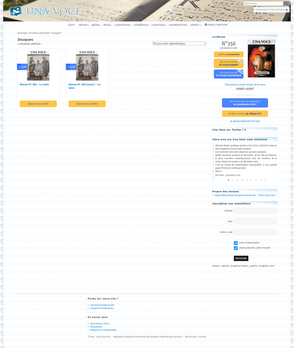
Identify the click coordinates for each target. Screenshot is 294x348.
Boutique (22, 33)
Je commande (231, 62)
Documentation (177, 24)
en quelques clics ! (245, 103)
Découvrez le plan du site (102, 305)
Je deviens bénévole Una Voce (245, 121)
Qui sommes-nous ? (100, 323)
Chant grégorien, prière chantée (254, 247)
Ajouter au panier (38, 103)
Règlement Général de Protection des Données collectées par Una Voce (147, 336)
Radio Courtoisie (218, 24)
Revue (107, 24)
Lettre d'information (249, 242)
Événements (141, 24)
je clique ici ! (245, 113)
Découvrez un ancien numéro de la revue (245, 86)
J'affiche (229, 54)
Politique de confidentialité (103, 330)
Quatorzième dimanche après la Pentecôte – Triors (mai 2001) (245, 195)
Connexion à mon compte (270, 9)
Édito (71, 24)
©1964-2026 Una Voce (99, 336)
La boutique (158, 24)
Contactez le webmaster (101, 308)
